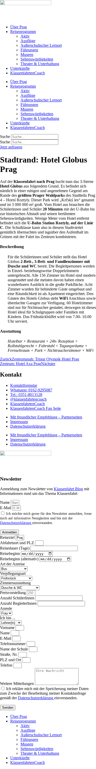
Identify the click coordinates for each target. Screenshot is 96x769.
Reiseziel (8, 537)
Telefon (6, 665)
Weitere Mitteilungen (17, 683)
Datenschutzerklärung (28, 426)
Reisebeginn (10, 553)
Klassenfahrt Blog (68, 489)
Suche (5, 136)
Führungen (29, 50)
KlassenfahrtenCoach (27, 73)
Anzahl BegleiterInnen (19, 603)
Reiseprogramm (23, 31)
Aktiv (25, 36)
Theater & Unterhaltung (39, 64)
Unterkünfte (20, 68)
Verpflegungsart (13, 573)
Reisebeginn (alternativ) (19, 559)
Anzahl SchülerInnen (17, 598)
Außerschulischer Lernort (41, 45)
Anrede (6, 608)
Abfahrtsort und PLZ (17, 543)
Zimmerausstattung (15, 583)
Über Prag (18, 27)
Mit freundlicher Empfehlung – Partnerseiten (46, 417)
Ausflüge (27, 41)
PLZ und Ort (11, 660)
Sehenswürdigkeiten (36, 59)
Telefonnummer (13, 644)
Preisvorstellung (13, 592)
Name (5, 502)
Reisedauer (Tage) (15, 548)
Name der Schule (14, 649)
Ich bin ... (7, 618)
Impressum (19, 422)
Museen (26, 54)
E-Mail (6, 508)
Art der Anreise (12, 564)
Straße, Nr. (9, 654)
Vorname (8, 627)
